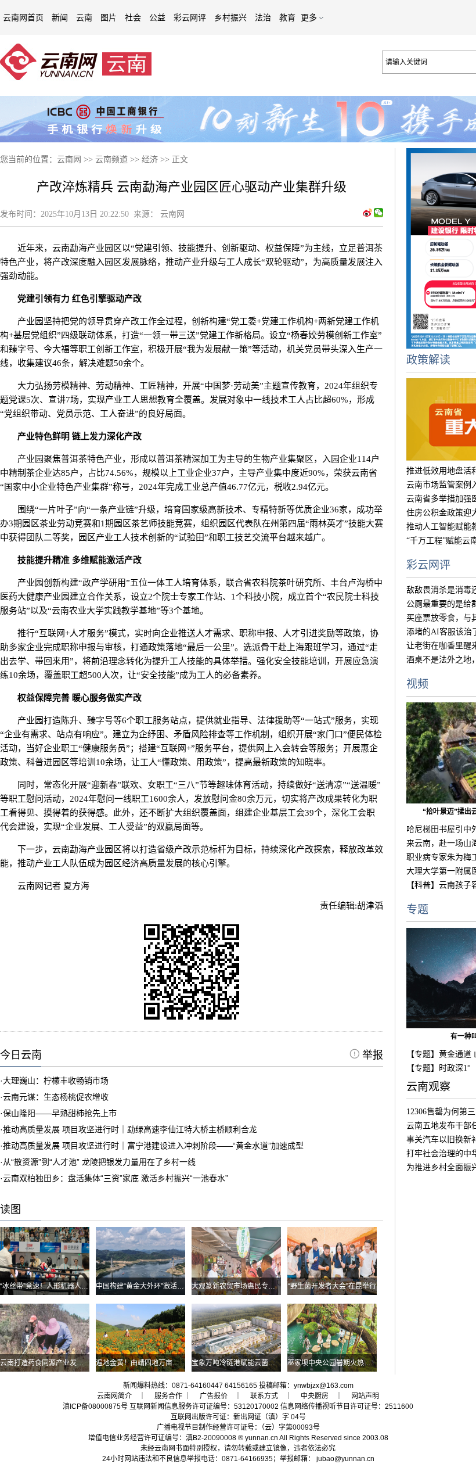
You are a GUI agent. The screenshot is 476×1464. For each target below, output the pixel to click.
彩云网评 (190, 17)
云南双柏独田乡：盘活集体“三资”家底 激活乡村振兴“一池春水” (115, 1178)
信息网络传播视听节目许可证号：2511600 (346, 1406)
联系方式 (264, 1396)
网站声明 (365, 1396)
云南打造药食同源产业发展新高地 (52, 1363)
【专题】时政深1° (438, 1068)
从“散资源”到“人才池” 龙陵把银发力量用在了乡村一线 (99, 1162)
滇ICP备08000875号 (95, 1406)
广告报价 (214, 1396)
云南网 (69, 159)
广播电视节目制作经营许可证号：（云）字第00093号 (238, 1427)
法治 (263, 17)
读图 (10, 1209)
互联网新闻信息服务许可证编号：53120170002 (204, 1406)
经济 (150, 159)
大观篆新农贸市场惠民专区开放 (240, 1286)
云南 (84, 17)
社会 (133, 17)
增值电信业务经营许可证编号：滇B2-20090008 (162, 1438)
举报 (371, 1055)
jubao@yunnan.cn (345, 1459)
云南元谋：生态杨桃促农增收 (56, 1096)
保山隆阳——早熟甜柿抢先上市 (60, 1113)
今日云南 (21, 1055)
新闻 (60, 17)
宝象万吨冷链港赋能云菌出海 (237, 1363)
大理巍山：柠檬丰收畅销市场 (56, 1080)
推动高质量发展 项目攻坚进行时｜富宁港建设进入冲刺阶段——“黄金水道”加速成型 (153, 1145)
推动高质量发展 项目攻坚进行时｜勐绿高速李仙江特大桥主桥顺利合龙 (130, 1129)
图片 (108, 17)
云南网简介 (114, 1396)
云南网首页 (23, 17)
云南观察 (428, 1087)
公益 (157, 17)
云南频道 (111, 159)
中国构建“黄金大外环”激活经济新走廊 (154, 1286)
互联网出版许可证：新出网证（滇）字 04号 (238, 1417)
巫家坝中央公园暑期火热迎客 (332, 1363)
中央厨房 (315, 1396)
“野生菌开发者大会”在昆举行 (332, 1286)
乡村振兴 (230, 17)
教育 (287, 17)
